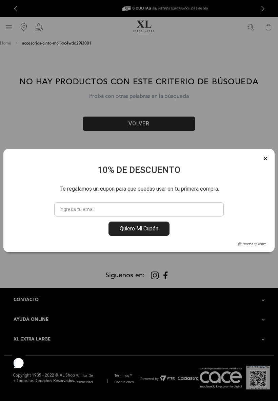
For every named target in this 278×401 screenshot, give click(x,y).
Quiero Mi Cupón (139, 228)
